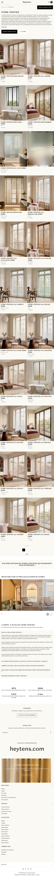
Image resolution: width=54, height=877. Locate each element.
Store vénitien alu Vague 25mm (11, 397)
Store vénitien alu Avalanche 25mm (9, 259)
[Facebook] (26, 869)
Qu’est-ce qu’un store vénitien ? (11, 632)
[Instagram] (28, 869)
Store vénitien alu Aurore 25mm (39, 77)
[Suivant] (51, 614)
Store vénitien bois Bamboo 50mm (39, 123)
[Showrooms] (49, 2)
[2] (3, 614)
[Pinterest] (31, 869)
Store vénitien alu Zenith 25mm (12, 489)
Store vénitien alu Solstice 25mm (40, 397)
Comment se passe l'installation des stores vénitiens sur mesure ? (23, 665)
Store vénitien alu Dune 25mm (13, 350)
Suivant (27, 554)
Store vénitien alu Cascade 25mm (39, 259)
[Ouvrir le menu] (2, 2)
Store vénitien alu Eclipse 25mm (12, 443)
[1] (1, 614)
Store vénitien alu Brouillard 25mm (36, 213)
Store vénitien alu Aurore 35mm (12, 535)
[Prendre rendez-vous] (51, 2)
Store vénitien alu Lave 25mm (13, 168)
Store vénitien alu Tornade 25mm (40, 489)
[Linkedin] (23, 869)
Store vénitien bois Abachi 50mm (12, 77)
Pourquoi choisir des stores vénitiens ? (14, 676)
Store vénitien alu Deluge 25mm (39, 305)
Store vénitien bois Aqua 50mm (11, 123)
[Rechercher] (51, 732)
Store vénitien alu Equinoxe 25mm (40, 351)
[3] (5, 614)
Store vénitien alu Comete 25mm (12, 305)
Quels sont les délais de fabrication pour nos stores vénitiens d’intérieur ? (25, 670)
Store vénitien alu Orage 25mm (39, 535)
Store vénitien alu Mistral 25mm (39, 443)
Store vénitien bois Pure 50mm (11, 213)
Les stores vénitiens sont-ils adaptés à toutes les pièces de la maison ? (24, 661)
